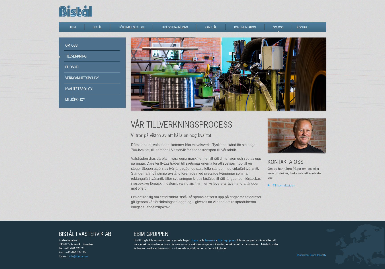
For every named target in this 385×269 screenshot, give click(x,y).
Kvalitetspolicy (78, 88)
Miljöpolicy (75, 99)
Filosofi (71, 66)
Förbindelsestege (132, 27)
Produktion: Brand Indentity (311, 255)
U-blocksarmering (175, 27)
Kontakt (303, 27)
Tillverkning (75, 56)
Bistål (97, 27)
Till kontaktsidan (284, 185)
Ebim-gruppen (227, 240)
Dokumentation (245, 27)
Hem (73, 27)
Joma (194, 240)
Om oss (278, 27)
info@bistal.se (78, 256)
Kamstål (211, 27)
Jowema (210, 240)
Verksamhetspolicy (82, 77)
